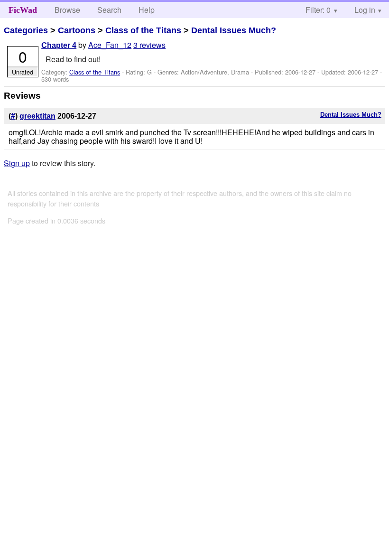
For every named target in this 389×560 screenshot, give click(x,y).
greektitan (37, 116)
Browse (67, 9)
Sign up (17, 163)
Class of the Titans (143, 30)
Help (147, 9)
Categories (26, 30)
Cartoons (76, 30)
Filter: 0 (318, 9)
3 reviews (149, 44)
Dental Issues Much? (233, 30)
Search (109, 9)
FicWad (23, 10)
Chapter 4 (58, 45)
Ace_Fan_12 (109, 44)
